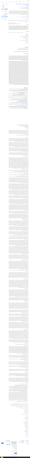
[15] (13, 272)
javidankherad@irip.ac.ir (26, 38)
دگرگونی (20, 16)
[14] (18, 272)
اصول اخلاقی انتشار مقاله (20, 2)
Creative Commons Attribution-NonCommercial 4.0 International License (14, 455)
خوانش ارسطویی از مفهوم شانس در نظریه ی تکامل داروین (22, 4)
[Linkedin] (9, 444)
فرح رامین (23, 6)
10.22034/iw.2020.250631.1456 (25, 8)
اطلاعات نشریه (23, 1)
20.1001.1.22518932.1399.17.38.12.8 (25, 17)
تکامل (26, 16)
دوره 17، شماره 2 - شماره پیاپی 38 (3, 5)
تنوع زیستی (25, 16)
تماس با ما (8, 2)
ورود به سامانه (6, 1)
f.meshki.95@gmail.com (26, 403)
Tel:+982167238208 (26, 39)
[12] (11, 264)
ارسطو (18, 16)
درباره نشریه (28, 441)
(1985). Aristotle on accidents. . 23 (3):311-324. (19, 102)
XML (5, 10)
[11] (27, 263)
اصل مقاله (27, 33)
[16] (19, 274)
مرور (26, 1)
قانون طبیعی (22, 16)
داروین (16, 16)
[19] (14, 289)
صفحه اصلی (28, 2)
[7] (13, 232)
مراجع (27, 436)
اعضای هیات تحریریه (16, 2)
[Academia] (8, 444)
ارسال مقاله (10, 2)
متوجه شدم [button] (2, 457)
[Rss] (7, 444)
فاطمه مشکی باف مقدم (27, 6)
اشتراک (2, 443)
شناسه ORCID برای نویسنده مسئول (21, 442)
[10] (20, 256)
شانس (28, 16)
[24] (17, 336)
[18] (26, 281)
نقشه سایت (28, 444)
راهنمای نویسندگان (13, 2)
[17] (10, 274)
